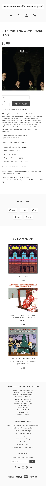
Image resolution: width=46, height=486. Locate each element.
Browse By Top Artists (23, 399)
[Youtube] (31, 467)
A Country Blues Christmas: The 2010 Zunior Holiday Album (23, 317)
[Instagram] (23, 467)
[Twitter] (19, 467)
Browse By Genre (23, 414)
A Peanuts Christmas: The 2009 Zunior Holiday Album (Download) (23, 361)
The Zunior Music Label (23, 433)
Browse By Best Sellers (23, 397)
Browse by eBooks (23, 405)
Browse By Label (23, 408)
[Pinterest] (27, 467)
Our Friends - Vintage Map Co (23, 447)
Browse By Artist (23, 410)
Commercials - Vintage (23, 439)
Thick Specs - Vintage (23, 431)
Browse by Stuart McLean (23, 401)
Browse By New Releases (23, 392)
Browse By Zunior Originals (23, 390)
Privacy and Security (23, 444)
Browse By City (23, 412)
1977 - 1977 (23, 276)
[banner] (23, 6)
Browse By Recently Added (23, 395)
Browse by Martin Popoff (23, 403)
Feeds (23, 436)
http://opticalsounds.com (10, 138)
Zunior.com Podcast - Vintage (23, 428)
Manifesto (23, 442)
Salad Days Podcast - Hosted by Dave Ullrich (23, 425)
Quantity (5, 101)
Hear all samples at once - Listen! (14, 167)
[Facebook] (15, 467)
